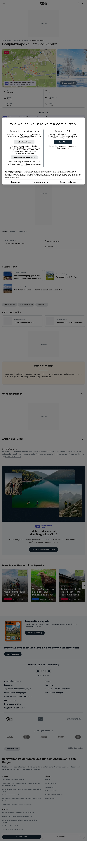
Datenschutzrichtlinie (40, 182)
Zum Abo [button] (62, 142)
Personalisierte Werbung (24, 157)
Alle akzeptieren (24, 142)
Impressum (15, 182)
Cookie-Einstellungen (68, 182)
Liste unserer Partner (65, 175)
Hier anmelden (62, 148)
